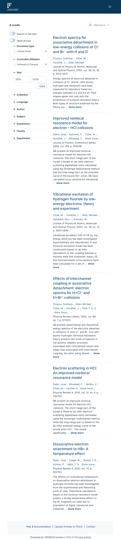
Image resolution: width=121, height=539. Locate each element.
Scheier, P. (58, 464)
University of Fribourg (27, 64)
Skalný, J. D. (90, 460)
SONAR (48, 537)
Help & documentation (38, 526)
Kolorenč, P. (75, 134)
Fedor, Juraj (59, 134)
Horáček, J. (59, 62)
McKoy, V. (91, 384)
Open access (24, 40)
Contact (90, 526)
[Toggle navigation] (110, 7)
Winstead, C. (76, 138)
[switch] (12, 33)
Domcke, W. (80, 219)
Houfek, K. (72, 388)
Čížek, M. (58, 388)
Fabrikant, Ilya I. (62, 219)
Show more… (92, 138)
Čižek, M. (90, 134)
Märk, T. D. (73, 464)
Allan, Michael (76, 62)
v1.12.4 (69, 537)
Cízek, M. (58, 215)
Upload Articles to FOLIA (68, 526)
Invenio (59, 537)
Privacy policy (83, 537)
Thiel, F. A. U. (89, 308)
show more (75, 106)
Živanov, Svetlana (63, 58)
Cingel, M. (74, 460)
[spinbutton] (22, 79)
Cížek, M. (81, 58)
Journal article (24, 51)
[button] (24, 46)
